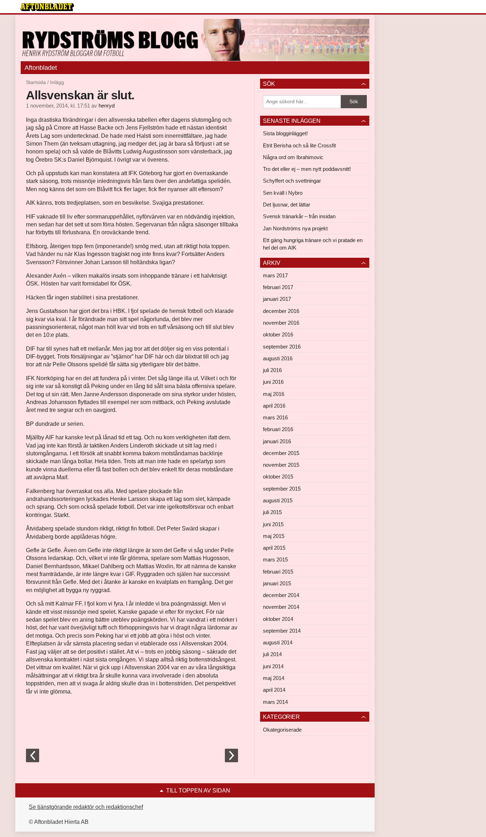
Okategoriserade (282, 730)
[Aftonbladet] (47, 7)
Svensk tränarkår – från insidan (299, 216)
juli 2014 (272, 654)
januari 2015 (277, 583)
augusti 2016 (277, 358)
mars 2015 (275, 559)
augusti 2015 (277, 500)
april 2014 (274, 690)
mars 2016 (275, 417)
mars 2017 (275, 275)
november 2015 (281, 465)
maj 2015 (273, 536)
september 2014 (282, 631)
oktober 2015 (278, 477)
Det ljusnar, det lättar (286, 205)
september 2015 (282, 489)
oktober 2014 (278, 619)
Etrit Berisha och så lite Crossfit (299, 145)
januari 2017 (277, 299)
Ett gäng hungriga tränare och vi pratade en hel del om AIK (313, 244)
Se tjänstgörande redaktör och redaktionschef (86, 807)
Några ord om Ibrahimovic (293, 157)
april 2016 (274, 406)
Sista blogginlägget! (285, 133)
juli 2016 (272, 370)
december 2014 (281, 595)
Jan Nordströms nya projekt (295, 228)
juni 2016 (273, 382)
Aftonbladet (41, 67)
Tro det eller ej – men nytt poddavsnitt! (307, 169)
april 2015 (274, 548)
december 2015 (281, 453)
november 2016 (281, 323)
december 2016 (281, 311)
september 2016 (282, 347)
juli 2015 (272, 512)
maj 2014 (273, 678)
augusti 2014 (277, 642)
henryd (107, 106)
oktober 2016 (278, 334)
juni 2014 (273, 666)
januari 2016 (277, 441)
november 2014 (281, 607)
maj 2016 (273, 394)
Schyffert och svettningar (292, 181)
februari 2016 (278, 429)
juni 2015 (273, 524)
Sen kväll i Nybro (282, 193)
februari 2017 (278, 287)
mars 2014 (275, 702)
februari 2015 (278, 572)
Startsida (36, 82)
